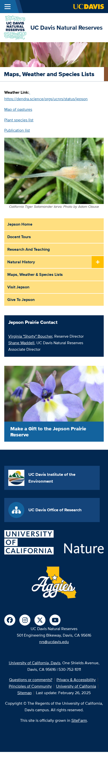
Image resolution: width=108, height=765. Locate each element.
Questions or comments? (30, 680)
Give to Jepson (21, 299)
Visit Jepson (18, 287)
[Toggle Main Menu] (7, 6)
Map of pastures (18, 109)
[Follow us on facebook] (9, 620)
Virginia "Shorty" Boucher (30, 336)
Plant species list (18, 120)
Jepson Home (19, 224)
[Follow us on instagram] (24, 620)
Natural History (21, 262)
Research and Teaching (28, 249)
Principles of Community (30, 686)
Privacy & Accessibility (76, 680)
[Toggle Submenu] (98, 262)
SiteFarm (79, 720)
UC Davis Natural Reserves (66, 27)
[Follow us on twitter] (39, 620)
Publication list (17, 130)
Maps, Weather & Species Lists (35, 274)
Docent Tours (19, 237)
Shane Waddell (21, 343)
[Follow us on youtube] (55, 620)
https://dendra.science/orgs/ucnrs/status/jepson (46, 99)
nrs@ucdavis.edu (54, 642)
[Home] (15, 27)
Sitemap (24, 693)
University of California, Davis (34, 663)
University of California (76, 686)
